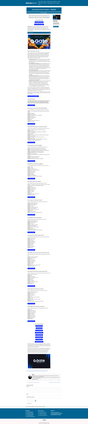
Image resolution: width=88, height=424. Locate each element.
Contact (39, 4)
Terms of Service (45, 423)
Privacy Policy (40, 423)
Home (30, 406)
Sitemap (48, 423)
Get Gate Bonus (56, 26)
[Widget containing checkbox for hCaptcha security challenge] (31, 401)
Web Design (55, 1)
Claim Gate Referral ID (55, 21)
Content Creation (49, 1)
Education (44, 1)
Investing (58, 1)
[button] (39, 22)
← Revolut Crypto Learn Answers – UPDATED (33, 382)
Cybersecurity (40, 1)
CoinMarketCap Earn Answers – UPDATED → (54, 382)
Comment (28, 386)
